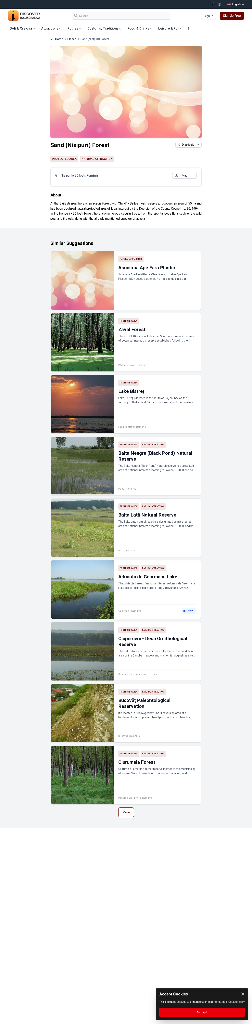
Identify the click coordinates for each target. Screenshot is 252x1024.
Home (59, 39)
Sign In (208, 16)
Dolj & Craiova (21, 28)
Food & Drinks (139, 28)
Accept (202, 1012)
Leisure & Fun (169, 28)
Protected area (64, 158)
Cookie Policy (236, 1001)
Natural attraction (97, 158)
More (126, 812)
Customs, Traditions (103, 28)
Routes (73, 28)
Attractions (50, 28)
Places (71, 39)
